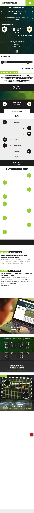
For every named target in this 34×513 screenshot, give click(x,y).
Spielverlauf (17, 111)
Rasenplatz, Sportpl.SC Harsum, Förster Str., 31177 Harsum (17, 18)
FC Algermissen (25, 35)
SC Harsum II (7, 24)
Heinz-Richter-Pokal (17, 7)
